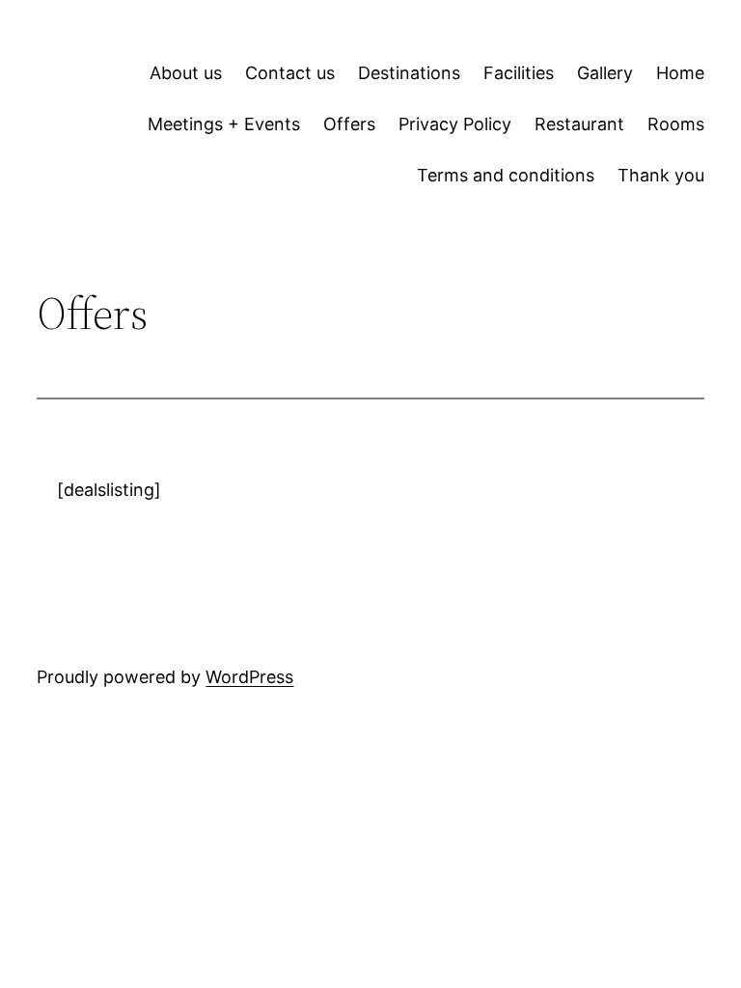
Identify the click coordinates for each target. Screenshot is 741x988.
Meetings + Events (224, 124)
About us (186, 73)
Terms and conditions (505, 175)
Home (680, 73)
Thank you (661, 175)
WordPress (249, 677)
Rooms (675, 124)
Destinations (409, 73)
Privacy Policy (454, 124)
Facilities (518, 73)
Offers (349, 124)
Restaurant (579, 124)
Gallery (605, 73)
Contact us (290, 73)
